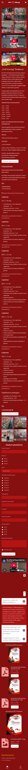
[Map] (14, 585)
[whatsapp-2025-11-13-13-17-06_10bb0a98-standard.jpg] (7, 422)
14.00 (5, 529)
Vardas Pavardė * (6, 448)
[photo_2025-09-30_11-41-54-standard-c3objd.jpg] (20, 26)
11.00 (5, 527)
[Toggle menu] (2, 2)
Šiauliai (6, 461)
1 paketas (6, 478)
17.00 (5, 532)
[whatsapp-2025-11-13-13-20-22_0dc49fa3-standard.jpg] (20, 422)
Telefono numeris (6, 516)
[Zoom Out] (24, 595)
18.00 (5, 534)
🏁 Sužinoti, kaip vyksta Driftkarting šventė (13, 193)
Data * (3, 467)
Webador (8, 760)
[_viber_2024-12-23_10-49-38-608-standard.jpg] (20, 13)
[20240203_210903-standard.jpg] (7, 13)
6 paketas (6, 490)
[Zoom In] (24, 592)
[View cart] (25, 2)
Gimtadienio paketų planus (8, 475)
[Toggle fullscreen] (24, 575)
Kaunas (6, 463)
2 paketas (6, 480)
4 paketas (6, 485)
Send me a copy (8, 549)
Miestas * (4, 455)
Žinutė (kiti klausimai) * (7, 538)
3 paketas (6, 482)
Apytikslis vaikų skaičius (8, 501)
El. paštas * (4, 509)
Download (14, 675)
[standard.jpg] (7, 435)
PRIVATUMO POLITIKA (8, 755)
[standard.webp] (20, 435)
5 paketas (6, 487)
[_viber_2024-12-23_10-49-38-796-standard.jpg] (7, 26)
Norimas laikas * (6, 524)
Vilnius (5, 458)
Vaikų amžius (5, 494)
